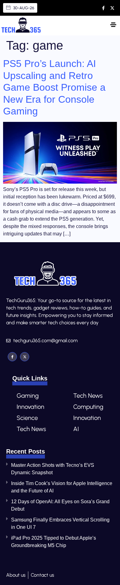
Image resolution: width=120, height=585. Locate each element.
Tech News (31, 429)
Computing (88, 406)
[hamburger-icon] (113, 26)
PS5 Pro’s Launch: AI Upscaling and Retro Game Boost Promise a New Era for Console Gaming (54, 87)
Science (27, 417)
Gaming (28, 395)
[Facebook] (12, 356)
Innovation (30, 406)
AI (76, 429)
